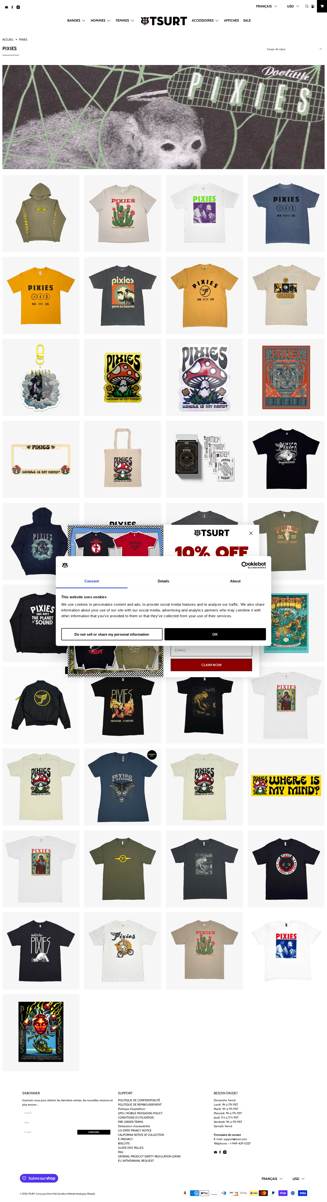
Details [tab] (163, 581)
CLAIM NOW (211, 665)
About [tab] (235, 581)
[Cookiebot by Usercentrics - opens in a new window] (245, 565)
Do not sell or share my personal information (111, 634)
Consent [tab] (92, 581)
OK (215, 634)
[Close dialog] (250, 533)
